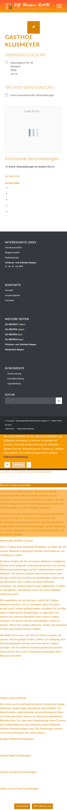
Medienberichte (12, 257)
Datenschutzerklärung (15, 457)
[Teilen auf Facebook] (10, 187)
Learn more (18, 465)
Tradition (15, 324)
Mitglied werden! (12, 252)
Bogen (14, 339)
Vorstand (9, 290)
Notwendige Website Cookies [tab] (16, 540)
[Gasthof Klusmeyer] (33, 27)
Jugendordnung (14, 383)
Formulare (9, 300)
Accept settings (22, 806)
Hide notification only (42, 806)
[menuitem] (57, 6)
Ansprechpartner (12, 295)
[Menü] (57, 6)
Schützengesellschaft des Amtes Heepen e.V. (33, 421)
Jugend (14, 329)
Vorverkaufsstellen (13, 247)
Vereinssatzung (14, 373)
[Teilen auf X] (10, 193)
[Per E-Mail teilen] (10, 205)
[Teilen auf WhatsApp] (10, 199)
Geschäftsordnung (15, 378)
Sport (13, 334)
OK (7, 465)
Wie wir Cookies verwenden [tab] (15, 485)
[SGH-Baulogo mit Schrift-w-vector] (27, 6)
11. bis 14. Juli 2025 (20, 264)
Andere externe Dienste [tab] (13, 698)
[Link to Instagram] (10, 211)
